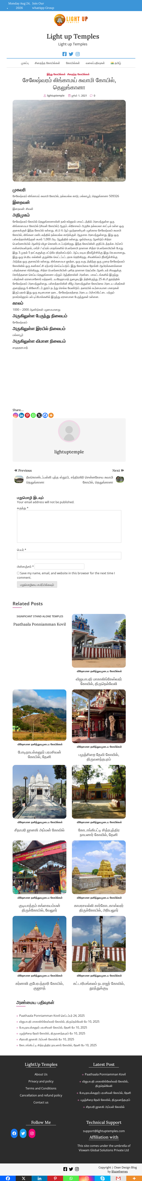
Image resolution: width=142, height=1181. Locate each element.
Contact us (40, 1102)
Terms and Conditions (41, 1088)
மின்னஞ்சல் (25, 566)
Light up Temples (73, 36)
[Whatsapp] (33, 415)
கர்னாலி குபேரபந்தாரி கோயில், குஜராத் (40, 986)
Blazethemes (119, 1171)
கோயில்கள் (73, 63)
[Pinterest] (27, 415)
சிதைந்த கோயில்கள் (47, 63)
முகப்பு (25, 63)
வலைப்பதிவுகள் (95, 63)
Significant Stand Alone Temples (40, 616)
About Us (41, 1074)
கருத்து (22, 508)
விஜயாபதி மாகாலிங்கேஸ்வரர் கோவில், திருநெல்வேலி (99, 681)
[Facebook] (45, 415)
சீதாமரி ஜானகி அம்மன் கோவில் (39, 830)
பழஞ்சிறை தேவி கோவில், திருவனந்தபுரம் (99, 757)
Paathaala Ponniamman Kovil (39, 624)
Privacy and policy (40, 1081)
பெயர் (21, 550)
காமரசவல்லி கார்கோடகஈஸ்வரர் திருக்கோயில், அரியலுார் (99, 908)
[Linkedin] (21, 415)
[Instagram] (15, 415)
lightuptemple (56, 95)
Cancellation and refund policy (41, 1095)
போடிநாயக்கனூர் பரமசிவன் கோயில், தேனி (39, 754)
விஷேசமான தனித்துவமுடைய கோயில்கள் (99, 671)
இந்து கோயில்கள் (56, 74)
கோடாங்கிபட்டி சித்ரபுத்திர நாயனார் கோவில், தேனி (99, 832)
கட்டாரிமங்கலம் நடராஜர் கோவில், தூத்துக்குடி (99, 986)
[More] (51, 415)
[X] (39, 415)
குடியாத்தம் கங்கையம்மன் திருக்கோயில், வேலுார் (39, 908)
